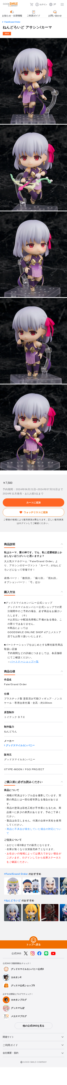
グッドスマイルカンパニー (20, 745)
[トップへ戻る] (33, 940)
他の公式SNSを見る (33, 1025)
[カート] (31, 4)
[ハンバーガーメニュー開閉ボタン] (62, 4)
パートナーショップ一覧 (24, 661)
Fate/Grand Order (12, 22)
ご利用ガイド (10, 1045)
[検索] (26, 4)
